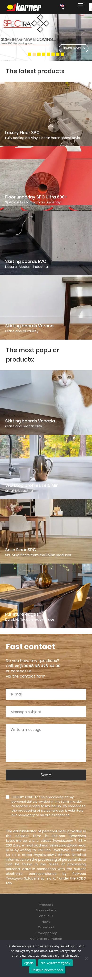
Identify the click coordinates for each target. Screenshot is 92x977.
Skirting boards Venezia (30, 421)
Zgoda (28, 963)
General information (46, 938)
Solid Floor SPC (20, 550)
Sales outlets (46, 910)
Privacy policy (46, 933)
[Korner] (23, 7)
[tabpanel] (46, 37)
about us (46, 916)
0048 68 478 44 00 (42, 666)
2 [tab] (34, 54)
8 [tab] (62, 54)
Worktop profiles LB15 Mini (32, 485)
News (46, 921)
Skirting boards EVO (25, 261)
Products (46, 904)
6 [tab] (53, 54)
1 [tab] (29, 54)
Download (46, 927)
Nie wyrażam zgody (55, 963)
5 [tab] (48, 54)
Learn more (72, 48)
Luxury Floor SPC (22, 132)
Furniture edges (22, 614)
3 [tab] (39, 54)
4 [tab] (43, 54)
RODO (81, 878)
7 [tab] (57, 54)
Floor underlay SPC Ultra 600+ (36, 197)
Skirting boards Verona (29, 326)
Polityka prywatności (47, 970)
